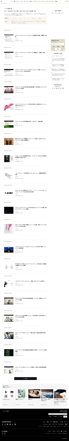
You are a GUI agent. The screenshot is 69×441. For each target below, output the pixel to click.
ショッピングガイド (47, 433)
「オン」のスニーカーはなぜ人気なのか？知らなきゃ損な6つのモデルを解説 (58, 60)
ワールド (31, 21)
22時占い (31, 1)
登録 (65, 416)
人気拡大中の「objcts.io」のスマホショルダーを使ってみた (58, 79)
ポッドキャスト (52, 1)
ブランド (49, 431)
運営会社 (51, 426)
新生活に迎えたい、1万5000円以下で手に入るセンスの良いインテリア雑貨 (58, 70)
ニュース (11, 1)
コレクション (43, 1)
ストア (22, 1)
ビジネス (24, 21)
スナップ (39, 1)
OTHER (63, 46)
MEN (53, 46)
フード (42, 21)
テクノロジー (38, 21)
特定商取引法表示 (65, 433)
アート (34, 21)
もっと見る (25, 378)
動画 (44, 21)
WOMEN (58, 46)
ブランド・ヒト (26, 1)
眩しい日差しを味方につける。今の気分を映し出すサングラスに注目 (58, 75)
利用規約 (55, 426)
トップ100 (34, 1)
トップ (2, 3)
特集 (14, 1)
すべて (13, 21)
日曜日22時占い (55, 421)
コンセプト (65, 431)
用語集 (56, 1)
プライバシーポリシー (60, 426)
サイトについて (40, 426)
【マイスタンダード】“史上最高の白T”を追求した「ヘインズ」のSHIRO (58, 65)
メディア (27, 21)
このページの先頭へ (6, 411)
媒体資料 (48, 426)
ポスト (47, 1)
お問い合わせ (65, 426)
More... (40, 18)
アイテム (53, 431)
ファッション (16, 21)
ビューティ (18, 1)
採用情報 (44, 426)
